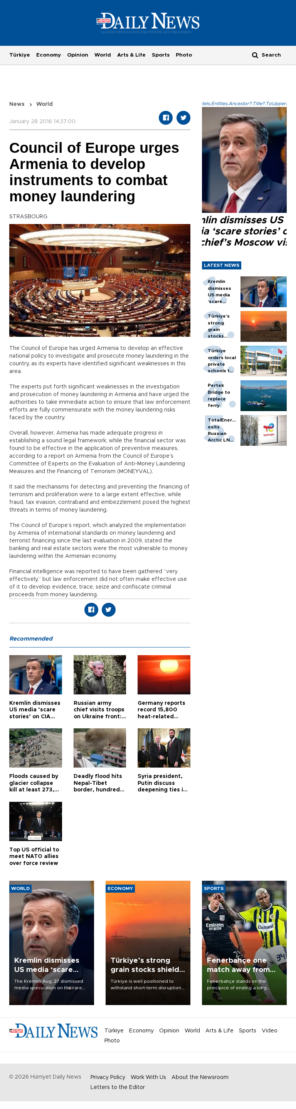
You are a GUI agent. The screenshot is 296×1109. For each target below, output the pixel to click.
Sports (161, 55)
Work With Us (148, 1077)
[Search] (255, 55)
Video (270, 1031)
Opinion (77, 55)
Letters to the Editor (118, 1087)
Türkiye (19, 55)
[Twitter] (183, 118)
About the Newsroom (200, 1077)
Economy (48, 55)
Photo (184, 55)
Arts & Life (131, 55)
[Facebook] (166, 118)
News (17, 104)
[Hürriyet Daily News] (148, 22)
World (102, 55)
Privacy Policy (108, 1077)
